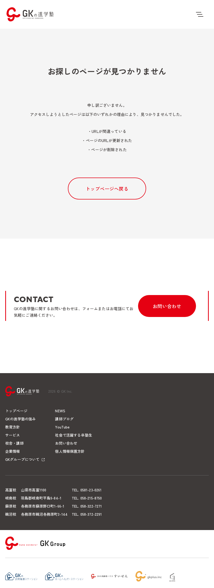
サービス (12, 435)
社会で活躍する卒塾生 (73, 435)
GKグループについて (22, 459)
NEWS (60, 410)
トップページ (16, 410)
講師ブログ (64, 418)
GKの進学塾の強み (20, 418)
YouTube (62, 427)
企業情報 (12, 451)
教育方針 (12, 427)
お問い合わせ (167, 306)
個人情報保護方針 (70, 451)
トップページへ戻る (107, 188)
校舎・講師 (14, 443)
